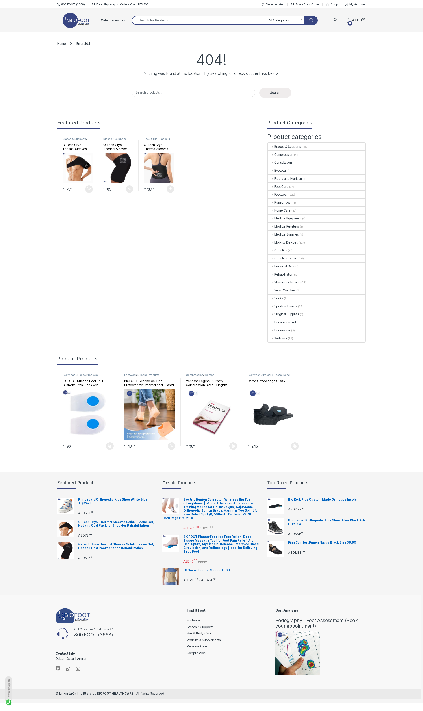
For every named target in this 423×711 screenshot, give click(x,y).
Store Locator (275, 4)
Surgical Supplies (286, 314)
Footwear (281, 194)
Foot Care (281, 186)
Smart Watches (284, 290)
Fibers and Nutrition (288, 178)
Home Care (282, 210)
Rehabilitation (283, 274)
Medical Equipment (287, 218)
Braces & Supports (74, 139)
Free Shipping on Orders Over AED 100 (122, 4)
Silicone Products (87, 375)
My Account (357, 4)
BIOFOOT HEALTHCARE (115, 693)
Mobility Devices (286, 242)
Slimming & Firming (287, 282)
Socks (278, 298)
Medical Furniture (286, 226)
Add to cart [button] (89, 189)
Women (209, 375)
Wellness (280, 338)
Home (61, 43)
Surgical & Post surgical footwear (269, 376)
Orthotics (280, 250)
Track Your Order (307, 4)
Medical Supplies (286, 234)
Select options (108, 446)
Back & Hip (151, 139)
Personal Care (284, 266)
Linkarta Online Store (75, 693)
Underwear (282, 330)
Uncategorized (285, 322)
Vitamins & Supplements (204, 640)
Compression (283, 154)
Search (275, 92)
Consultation (283, 162)
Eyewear (280, 170)
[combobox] (199, 20)
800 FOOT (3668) (73, 4)
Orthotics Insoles (286, 258)
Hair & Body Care (199, 633)
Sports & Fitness (285, 306)
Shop (334, 4)
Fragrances (282, 202)
